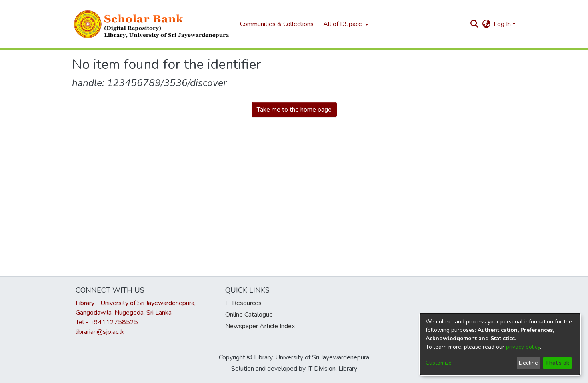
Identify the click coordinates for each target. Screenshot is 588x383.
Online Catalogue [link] (249, 314)
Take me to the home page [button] (294, 109)
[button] (152, 24)
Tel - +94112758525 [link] (107, 322)
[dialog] (500, 344)
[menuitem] (345, 24)
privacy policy (523, 347)
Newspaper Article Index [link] (260, 326)
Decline (528, 363)
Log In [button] (503, 24)
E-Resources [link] (243, 303)
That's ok (557, 363)
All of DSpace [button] (342, 24)
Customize (439, 363)
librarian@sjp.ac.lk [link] (100, 331)
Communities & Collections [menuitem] (277, 24)
